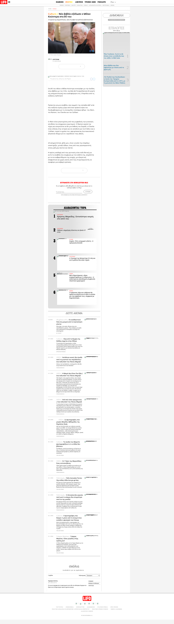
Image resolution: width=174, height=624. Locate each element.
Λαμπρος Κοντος (53, 581)
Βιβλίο (86, 5)
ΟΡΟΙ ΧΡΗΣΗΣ (64, 195)
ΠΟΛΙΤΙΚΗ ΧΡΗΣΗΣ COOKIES (100, 609)
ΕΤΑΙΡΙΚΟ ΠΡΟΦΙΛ (103, 607)
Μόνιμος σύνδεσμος (93, 583)
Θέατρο (74, 5)
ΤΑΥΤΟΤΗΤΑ (59, 607)
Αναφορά (90, 581)
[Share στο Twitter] (94, 79)
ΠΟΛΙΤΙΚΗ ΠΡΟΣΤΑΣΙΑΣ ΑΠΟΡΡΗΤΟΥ (78, 195)
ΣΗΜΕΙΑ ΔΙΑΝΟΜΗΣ (116, 609)
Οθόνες (62, 5)
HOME (49, 8)
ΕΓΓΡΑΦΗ (87, 191)
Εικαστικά (80, 5)
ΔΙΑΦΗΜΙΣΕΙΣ (91, 607)
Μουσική (67, 5)
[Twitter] (93, 51)
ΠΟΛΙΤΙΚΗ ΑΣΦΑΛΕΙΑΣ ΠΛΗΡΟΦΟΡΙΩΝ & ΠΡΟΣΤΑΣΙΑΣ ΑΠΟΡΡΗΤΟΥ (70, 609)
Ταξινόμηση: (82, 575)
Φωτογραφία (106, 5)
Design (112, 5)
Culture (54, 8)
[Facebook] (90, 51)
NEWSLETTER (80, 607)
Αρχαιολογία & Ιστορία (95, 5)
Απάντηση (91, 585)
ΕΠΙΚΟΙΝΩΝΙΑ (70, 607)
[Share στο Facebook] (91, 79)
